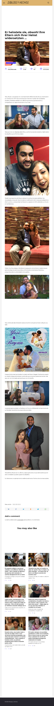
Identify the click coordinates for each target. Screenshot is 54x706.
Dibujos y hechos (18, 3)
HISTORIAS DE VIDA (11, 62)
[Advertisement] (27, 19)
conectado (20, 520)
